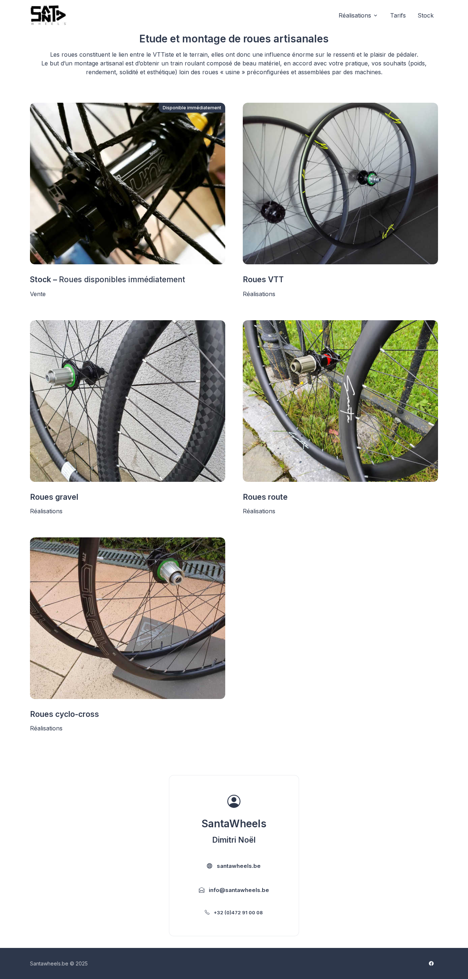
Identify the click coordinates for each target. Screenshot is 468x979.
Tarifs (398, 15)
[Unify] (48, 15)
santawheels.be (238, 865)
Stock (426, 15)
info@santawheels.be (238, 890)
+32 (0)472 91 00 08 (237, 912)
